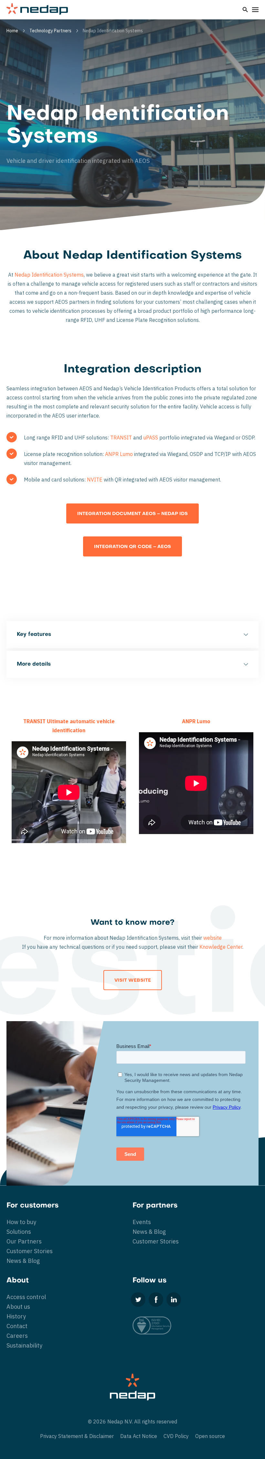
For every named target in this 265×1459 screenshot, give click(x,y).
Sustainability (24, 1345)
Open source (210, 1436)
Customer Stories (29, 1251)
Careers (17, 1335)
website (212, 938)
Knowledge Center (220, 947)
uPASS (150, 437)
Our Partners (24, 1241)
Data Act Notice (138, 1436)
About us (18, 1306)
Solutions (18, 1231)
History (16, 1316)
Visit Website (132, 980)
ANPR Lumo (119, 454)
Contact (16, 1326)
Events (141, 1222)
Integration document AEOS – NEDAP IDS (132, 514)
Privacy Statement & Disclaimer (77, 1436)
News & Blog (23, 1260)
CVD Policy (176, 1436)
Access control (26, 1297)
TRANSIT (121, 437)
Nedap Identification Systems (49, 274)
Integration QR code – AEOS (132, 547)
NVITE (94, 479)
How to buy (21, 1222)
